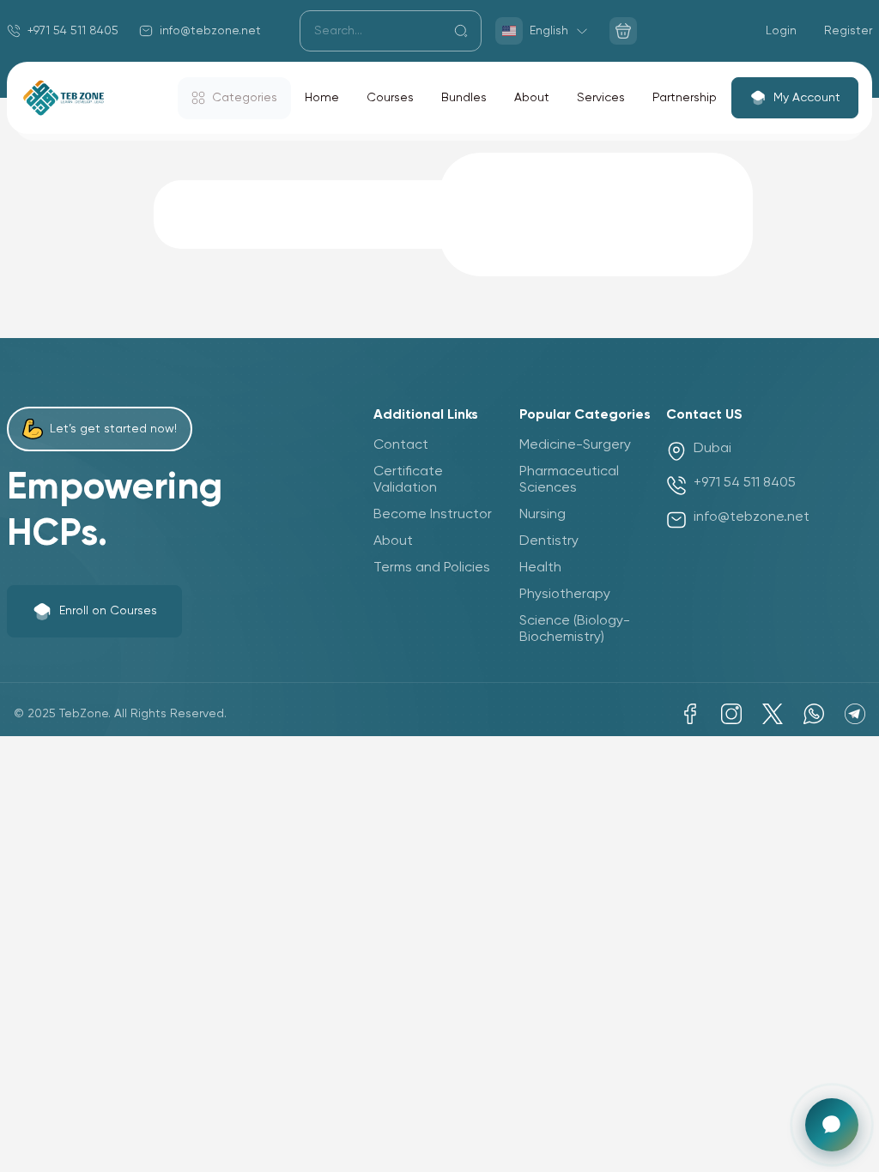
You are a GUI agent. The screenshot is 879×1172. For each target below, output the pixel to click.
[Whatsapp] (813, 714)
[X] (772, 714)
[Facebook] (690, 714)
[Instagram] (731, 714)
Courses (390, 98)
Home (322, 98)
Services (601, 98)
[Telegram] (855, 714)
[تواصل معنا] (831, 1124)
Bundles (464, 98)
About (531, 98)
